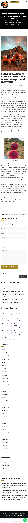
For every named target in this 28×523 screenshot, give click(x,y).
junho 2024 (4, 391)
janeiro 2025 (5, 381)
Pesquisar (3, 273)
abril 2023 (4, 423)
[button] (25, 520)
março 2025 (4, 375)
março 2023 (4, 426)
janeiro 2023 (5, 429)
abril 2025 (4, 372)
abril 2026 (4, 349)
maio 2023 (4, 420)
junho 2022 (4, 448)
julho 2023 (4, 413)
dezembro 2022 (5, 432)
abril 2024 (4, 397)
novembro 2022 (5, 436)
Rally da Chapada (23, 214)
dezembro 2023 (5, 404)
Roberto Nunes (18, 85)
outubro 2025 (5, 362)
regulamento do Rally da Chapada (16, 116)
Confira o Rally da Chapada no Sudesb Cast (12, 299)
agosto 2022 (5, 442)
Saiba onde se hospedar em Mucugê (10, 302)
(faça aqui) (21, 184)
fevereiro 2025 (5, 378)
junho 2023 (4, 416)
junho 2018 (4, 452)
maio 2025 (4, 368)
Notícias (4, 87)
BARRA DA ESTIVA (9, 214)
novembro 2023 (5, 407)
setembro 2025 (5, 365)
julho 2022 (4, 445)
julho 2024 (4, 388)
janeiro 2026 (5, 352)
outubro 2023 (5, 410)
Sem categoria (5, 465)
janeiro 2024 (5, 400)
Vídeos (3, 468)
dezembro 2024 (5, 384)
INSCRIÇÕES (14, 1)
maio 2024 (4, 394)
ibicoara (16, 214)
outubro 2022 (5, 439)
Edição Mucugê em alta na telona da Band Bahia (13, 291)
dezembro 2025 (5, 356)
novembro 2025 (5, 359)
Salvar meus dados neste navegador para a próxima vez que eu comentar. (13, 246)
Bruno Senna (21, 515)
